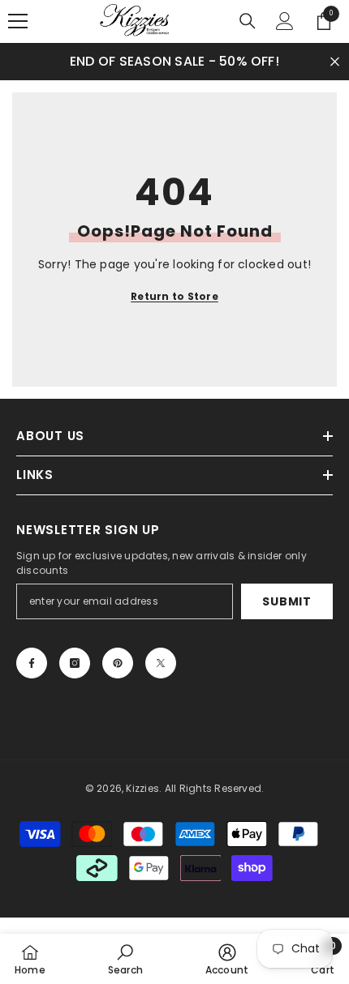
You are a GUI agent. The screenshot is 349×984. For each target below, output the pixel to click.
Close (335, 61)
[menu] (18, 21)
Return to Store (174, 296)
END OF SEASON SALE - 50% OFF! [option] (174, 61)
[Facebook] (31, 663)
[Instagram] (74, 663)
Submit (286, 601)
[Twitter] (160, 663)
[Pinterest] (117, 663)
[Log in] (285, 21)
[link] (125, 959)
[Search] (247, 21)
